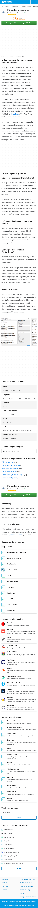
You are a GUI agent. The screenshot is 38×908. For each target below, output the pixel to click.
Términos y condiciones (27, 879)
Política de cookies (26, 883)
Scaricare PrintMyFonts (9, 478)
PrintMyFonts (18, 10)
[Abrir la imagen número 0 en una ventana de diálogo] (15, 332)
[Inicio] (2, 6)
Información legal (25, 890)
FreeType (15, 114)
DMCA (22, 893)
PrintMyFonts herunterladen (10, 465)
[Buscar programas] (32, 2)
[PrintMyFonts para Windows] (3, 12)
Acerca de (4, 879)
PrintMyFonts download (9, 471)
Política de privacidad (27, 886)
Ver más (19, 817)
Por (14, 12)
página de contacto (15, 535)
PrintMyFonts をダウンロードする (12, 475)
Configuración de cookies (28, 897)
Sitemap (4, 890)
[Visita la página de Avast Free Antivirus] (19, 18)
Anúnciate (4, 886)
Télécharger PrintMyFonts (9, 468)
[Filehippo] (6, 2)
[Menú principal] (36, 2)
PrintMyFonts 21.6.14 (8, 812)
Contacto (4, 883)
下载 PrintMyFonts (7, 462)
